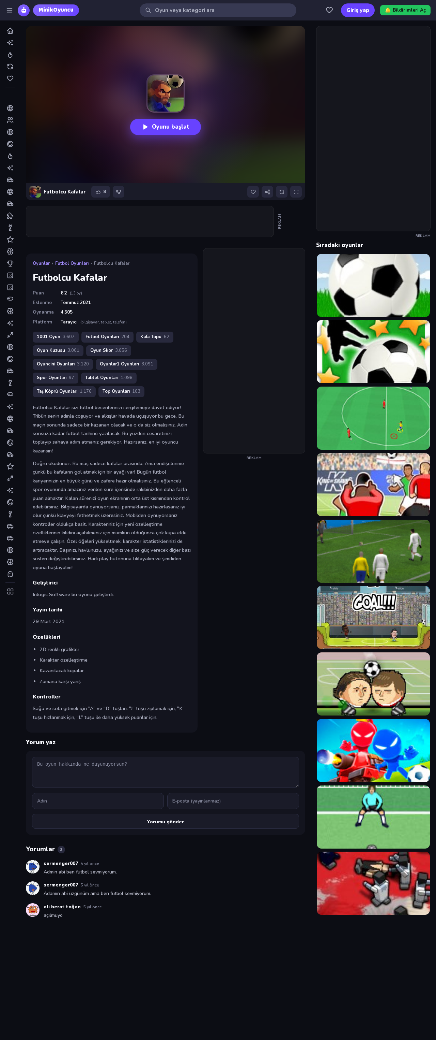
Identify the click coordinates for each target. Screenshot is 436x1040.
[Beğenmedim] (118, 192)
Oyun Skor (108, 350)
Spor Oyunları (55, 378)
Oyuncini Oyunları (63, 364)
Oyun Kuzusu (58, 350)
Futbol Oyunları (72, 263)
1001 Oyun (56, 337)
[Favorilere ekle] (253, 192)
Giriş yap (357, 10)
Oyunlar (41, 263)
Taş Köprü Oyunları (64, 391)
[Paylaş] (267, 192)
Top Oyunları (121, 391)
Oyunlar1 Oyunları (126, 364)
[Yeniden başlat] (281, 192)
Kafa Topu (154, 337)
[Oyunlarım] (329, 10)
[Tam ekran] (296, 192)
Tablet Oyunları (109, 378)
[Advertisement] (150, 221)
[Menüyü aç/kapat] (9, 10)
